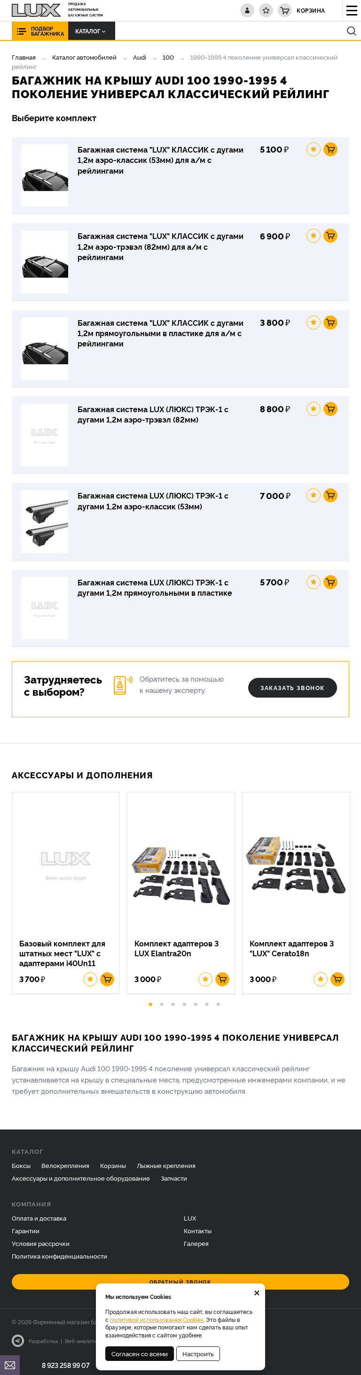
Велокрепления (65, 1165)
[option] (69, 893)
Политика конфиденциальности (59, 1256)
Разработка (43, 1340)
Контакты (198, 1230)
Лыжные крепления (166, 1165)
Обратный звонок (180, 1281)
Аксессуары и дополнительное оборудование (81, 1178)
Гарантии (25, 1230)
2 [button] (161, 1002)
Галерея (196, 1243)
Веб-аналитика (84, 1340)
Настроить (198, 1353)
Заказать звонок (292, 687)
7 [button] (218, 1002)
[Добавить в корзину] (330, 149)
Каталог (87, 31)
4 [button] (184, 1002)
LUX (190, 1218)
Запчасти (174, 1178)
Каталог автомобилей (84, 57)
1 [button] (150, 1002)
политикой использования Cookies (157, 1319)
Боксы (21, 1165)
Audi (139, 57)
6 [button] (207, 1002)
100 (168, 57)
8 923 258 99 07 (66, 1364)
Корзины (113, 1165)
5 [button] (195, 1002)
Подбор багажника (47, 31)
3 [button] (173, 1002)
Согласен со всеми (139, 1353)
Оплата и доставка (39, 1218)
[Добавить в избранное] (313, 149)
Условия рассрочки (41, 1243)
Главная (24, 57)
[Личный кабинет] (247, 10)
